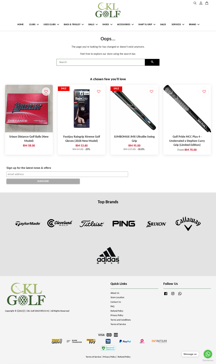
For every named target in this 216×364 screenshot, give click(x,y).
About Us (115, 293)
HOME (20, 24)
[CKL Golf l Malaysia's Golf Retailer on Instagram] (172, 295)
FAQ (112, 306)
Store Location (117, 297)
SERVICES (176, 24)
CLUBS (32, 24)
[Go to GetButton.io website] (207, 360)
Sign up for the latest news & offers (28, 167)
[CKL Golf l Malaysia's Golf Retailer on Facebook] (165, 295)
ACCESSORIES (123, 24)
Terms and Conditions (121, 320)
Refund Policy (117, 311)
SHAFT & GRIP (145, 24)
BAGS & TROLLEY (72, 24)
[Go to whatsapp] (208, 354)
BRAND (192, 24)
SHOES (105, 24)
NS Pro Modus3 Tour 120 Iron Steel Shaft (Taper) (31, 357)
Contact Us (116, 302)
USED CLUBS (50, 24)
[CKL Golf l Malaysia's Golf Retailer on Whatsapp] (180, 295)
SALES (163, 24)
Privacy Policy (117, 315)
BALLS (91, 24)
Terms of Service (118, 324)
